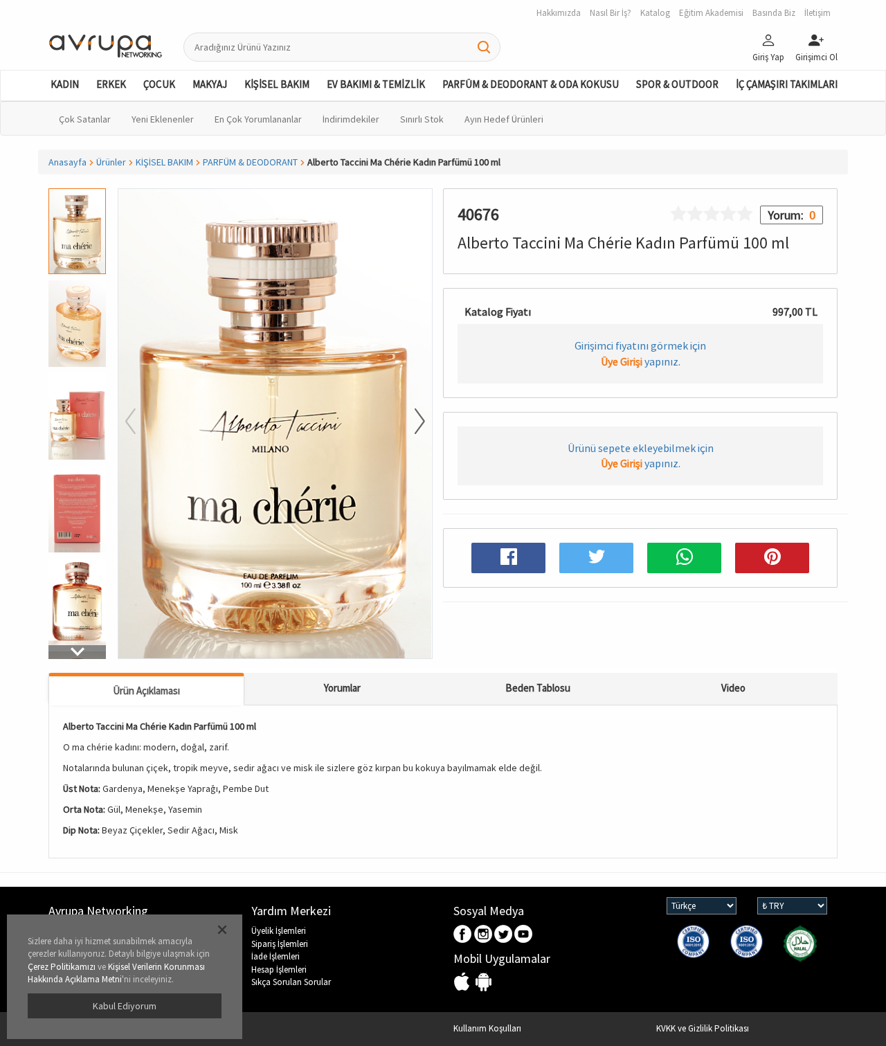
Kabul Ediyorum (124, 1006)
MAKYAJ (209, 84)
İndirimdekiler (351, 119)
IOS (463, 983)
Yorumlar (342, 687)
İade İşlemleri (275, 956)
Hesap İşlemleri (279, 969)
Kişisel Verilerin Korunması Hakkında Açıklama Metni (116, 973)
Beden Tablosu (537, 687)
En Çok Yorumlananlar (258, 119)
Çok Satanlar (85, 119)
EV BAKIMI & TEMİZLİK (376, 84)
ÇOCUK (159, 84)
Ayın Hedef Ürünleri (503, 119)
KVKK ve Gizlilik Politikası (702, 1028)
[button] (77, 652)
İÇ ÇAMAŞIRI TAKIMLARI (787, 84)
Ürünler (111, 162)
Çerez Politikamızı (62, 967)
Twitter (504, 935)
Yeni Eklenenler (163, 119)
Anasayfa (67, 162)
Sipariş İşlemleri (279, 944)
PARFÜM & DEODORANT (250, 162)
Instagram (483, 935)
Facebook (463, 935)
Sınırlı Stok (422, 119)
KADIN (65, 84)
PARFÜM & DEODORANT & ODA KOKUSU (530, 84)
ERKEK (111, 84)
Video (733, 687)
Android (483, 983)
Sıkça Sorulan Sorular (291, 982)
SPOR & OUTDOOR (677, 84)
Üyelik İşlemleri (278, 931)
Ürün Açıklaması (146, 690)
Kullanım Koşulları (487, 1028)
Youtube (524, 935)
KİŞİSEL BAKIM (276, 84)
